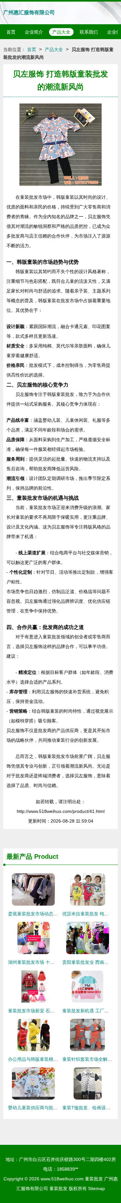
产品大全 (61, 32)
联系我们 (89, 32)
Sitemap (96, 1188)
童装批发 (94, 1178)
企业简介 (34, 32)
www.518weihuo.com (62, 1178)
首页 (10, 32)
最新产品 (19, 856)
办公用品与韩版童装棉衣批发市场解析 (46, 1059)
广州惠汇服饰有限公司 (29, 12)
